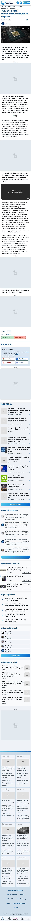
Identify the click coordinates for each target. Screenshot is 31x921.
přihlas (27, 352)
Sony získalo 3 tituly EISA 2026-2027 (23, 884)
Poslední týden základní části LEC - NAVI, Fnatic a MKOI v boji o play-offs (8, 845)
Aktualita (7, 6)
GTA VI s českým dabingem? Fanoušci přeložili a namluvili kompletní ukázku (11, 675)
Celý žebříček (15, 655)
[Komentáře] (27, 20)
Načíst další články (15, 504)
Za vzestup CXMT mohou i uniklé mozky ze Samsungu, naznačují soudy (19, 449)
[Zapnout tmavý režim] (21, 2)
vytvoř (16, 353)
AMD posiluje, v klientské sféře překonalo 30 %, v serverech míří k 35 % (19, 429)
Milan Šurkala (11, 414)
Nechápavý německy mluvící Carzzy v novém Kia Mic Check (8, 851)
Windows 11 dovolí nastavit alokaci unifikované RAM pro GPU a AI (17, 420)
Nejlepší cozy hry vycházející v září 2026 (7, 882)
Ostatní (13, 6)
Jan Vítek (8, 24)
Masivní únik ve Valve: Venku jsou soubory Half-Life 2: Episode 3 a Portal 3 (12, 699)
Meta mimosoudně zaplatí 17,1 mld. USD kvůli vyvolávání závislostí (18, 468)
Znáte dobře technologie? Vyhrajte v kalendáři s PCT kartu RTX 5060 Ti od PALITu (19, 410)
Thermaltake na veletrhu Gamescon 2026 (16, 485)
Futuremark (13, 8)
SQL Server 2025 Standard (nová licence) (8, 801)
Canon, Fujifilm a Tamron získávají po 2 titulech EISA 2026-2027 (23, 878)
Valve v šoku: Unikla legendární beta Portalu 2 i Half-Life (8, 775)
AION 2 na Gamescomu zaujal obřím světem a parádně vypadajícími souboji (13, 683)
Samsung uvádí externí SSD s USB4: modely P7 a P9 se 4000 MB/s (18, 495)
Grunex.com (5, 694)
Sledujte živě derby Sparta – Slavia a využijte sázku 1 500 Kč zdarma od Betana (18, 439)
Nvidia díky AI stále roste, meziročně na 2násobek (16, 476)
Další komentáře (15, 557)
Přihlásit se (26, 2)
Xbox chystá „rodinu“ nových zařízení (7, 877)
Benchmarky (4, 8)
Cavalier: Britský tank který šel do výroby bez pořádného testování (22, 837)
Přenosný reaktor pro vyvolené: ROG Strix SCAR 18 (18, 458)
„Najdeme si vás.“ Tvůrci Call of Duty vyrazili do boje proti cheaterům (23, 782)
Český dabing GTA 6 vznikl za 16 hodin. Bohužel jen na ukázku (22, 769)
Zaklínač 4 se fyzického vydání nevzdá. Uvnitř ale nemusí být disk (12, 691)
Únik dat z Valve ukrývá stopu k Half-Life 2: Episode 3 (22, 775)
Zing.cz (4, 678)
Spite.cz (4, 669)
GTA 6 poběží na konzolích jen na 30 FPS (8, 814)
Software (19, 6)
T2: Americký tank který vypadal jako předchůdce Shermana (23, 851)
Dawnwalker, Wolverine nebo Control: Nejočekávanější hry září (12, 667)
